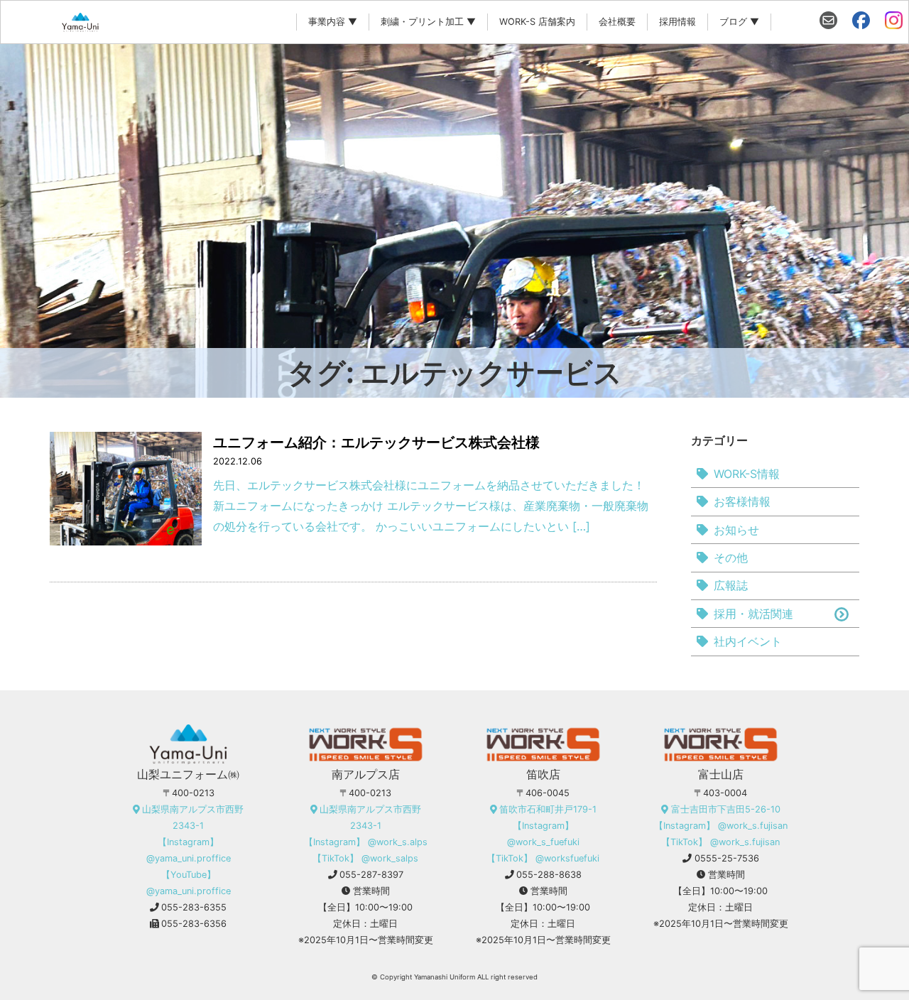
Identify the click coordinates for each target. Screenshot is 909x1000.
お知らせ (736, 530)
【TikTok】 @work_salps (365, 858)
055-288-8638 (549, 874)
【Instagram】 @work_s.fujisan (721, 825)
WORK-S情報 (747, 474)
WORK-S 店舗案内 (537, 21)
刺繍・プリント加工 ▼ (428, 21)
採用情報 (677, 21)
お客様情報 (742, 501)
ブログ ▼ (739, 21)
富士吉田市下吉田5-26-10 (725, 809)
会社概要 (617, 21)
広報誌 (731, 585)
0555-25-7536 (727, 858)
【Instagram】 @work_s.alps (366, 842)
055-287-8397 (371, 874)
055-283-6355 (194, 907)
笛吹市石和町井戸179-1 (548, 809)
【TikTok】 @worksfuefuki (542, 858)
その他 (731, 557)
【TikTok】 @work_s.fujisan (720, 842)
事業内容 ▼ (332, 21)
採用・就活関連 (753, 614)
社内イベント (748, 641)
